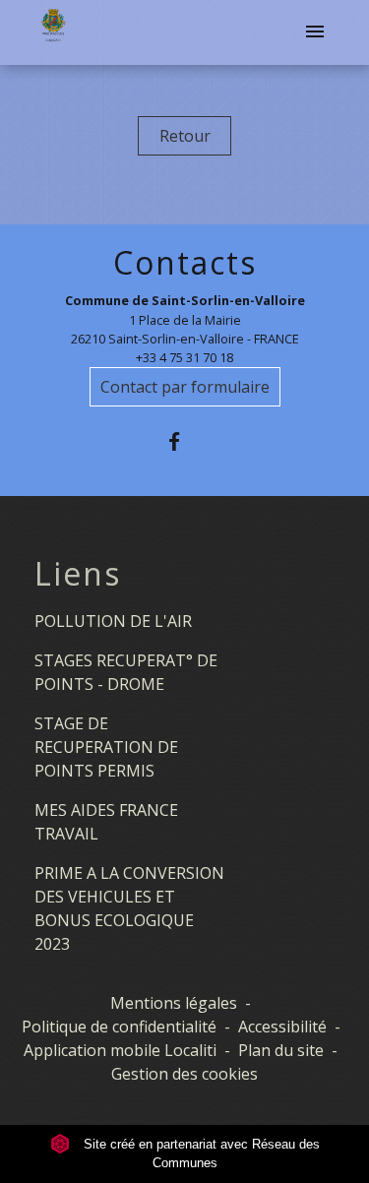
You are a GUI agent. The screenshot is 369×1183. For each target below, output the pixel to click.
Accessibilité (282, 1026)
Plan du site (281, 1050)
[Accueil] (53, 32)
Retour (185, 136)
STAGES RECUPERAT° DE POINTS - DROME (125, 672)
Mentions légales (173, 1003)
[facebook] (184, 441)
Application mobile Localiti (120, 1050)
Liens (77, 573)
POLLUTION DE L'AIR (113, 621)
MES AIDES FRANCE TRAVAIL (106, 821)
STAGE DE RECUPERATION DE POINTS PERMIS (106, 747)
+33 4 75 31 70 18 (184, 357)
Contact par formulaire (185, 387)
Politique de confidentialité (119, 1026)
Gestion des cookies (184, 1074)
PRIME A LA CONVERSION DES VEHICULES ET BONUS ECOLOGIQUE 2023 (129, 908)
